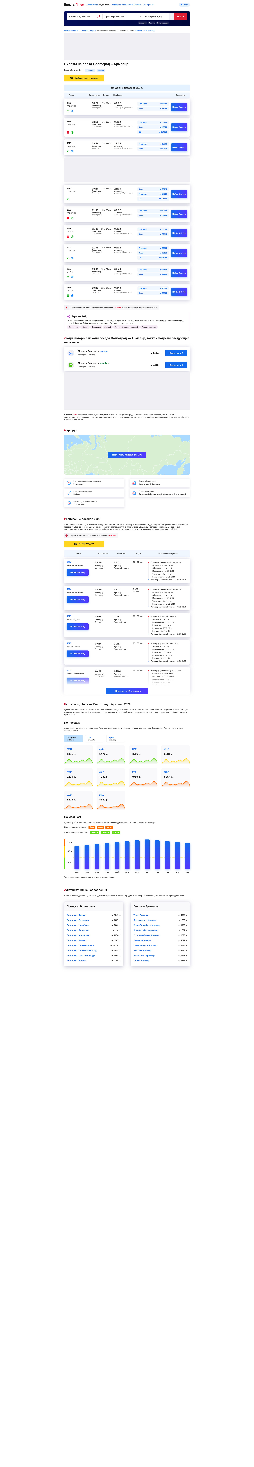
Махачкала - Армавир (144, 955)
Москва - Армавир (142, 950)
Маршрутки (127, 5)
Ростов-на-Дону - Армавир (146, 935)
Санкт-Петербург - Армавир (146, 925)
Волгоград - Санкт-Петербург (81, 955)
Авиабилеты (92, 5)
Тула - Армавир (140, 915)
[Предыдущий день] (140, 16)
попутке (104, 351)
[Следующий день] (171, 16)
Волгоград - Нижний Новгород (82, 950)
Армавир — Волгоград (145, 30)
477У (69, 589)
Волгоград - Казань (76, 940)
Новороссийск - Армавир (145, 930)
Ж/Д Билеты (104, 5)
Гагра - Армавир (141, 960)
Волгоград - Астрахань (78, 930)
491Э (69, 616)
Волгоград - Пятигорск (78, 920)
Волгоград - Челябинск (78, 925)
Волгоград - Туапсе (76, 915)
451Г (69, 643)
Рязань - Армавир (142, 940)
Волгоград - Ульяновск (78, 935)
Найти (180, 16)
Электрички (148, 5)
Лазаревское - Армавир (144, 920)
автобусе (104, 363)
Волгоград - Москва (76, 960)
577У (69, 562)
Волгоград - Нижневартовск (80, 945)
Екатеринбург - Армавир (145, 945)
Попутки (137, 5)
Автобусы (116, 5)
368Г (69, 670)
